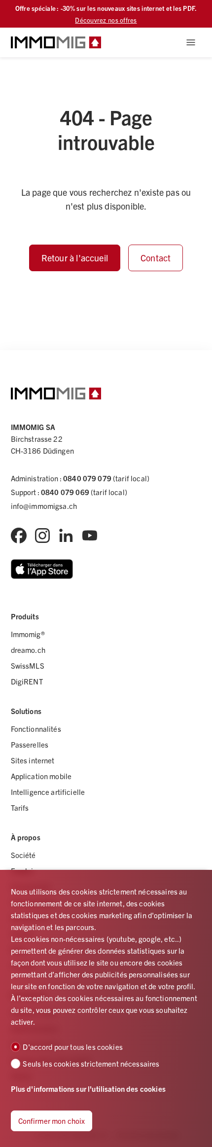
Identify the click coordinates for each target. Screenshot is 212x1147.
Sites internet (33, 760)
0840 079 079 (87, 478)
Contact (156, 257)
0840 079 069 (65, 492)
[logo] (56, 42)
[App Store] (42, 569)
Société (23, 855)
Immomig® (28, 634)
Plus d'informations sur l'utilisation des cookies (88, 1088)
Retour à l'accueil (74, 257)
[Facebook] (19, 535)
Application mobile (41, 776)
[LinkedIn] (66, 535)
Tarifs (20, 807)
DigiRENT (27, 681)
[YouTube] (90, 535)
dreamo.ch (28, 649)
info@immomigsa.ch (44, 505)
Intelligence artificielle (48, 791)
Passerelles (30, 744)
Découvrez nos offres (106, 20)
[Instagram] (42, 535)
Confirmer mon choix (51, 1120)
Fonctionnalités (36, 728)
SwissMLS (27, 665)
